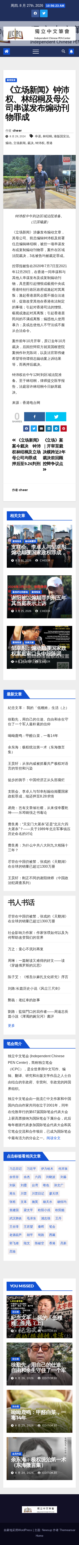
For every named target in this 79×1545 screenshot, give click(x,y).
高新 (63, 1243)
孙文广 (58, 1185)
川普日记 (38, 1193)
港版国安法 (61, 136)
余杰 (27, 1177)
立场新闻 (19, 143)
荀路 (41, 1235)
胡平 (30, 1235)
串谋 (38, 136)
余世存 (14, 1177)
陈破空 (39, 1243)
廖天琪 (53, 1193)
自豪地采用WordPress (18, 1530)
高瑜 (12, 1251)
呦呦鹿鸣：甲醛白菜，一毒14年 (33, 736)
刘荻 (12, 1185)
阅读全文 (54, 1138)
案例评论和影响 (20, 592)
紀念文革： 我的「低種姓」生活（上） (38, 708)
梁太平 (28, 1210)
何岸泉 (63, 1168)
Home (39, 1535)
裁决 (30, 143)
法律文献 (29, 642)
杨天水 (47, 1201)
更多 (11, 1025)
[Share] (34, 416)
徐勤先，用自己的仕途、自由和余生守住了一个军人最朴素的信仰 (38, 1370)
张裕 (12, 1201)
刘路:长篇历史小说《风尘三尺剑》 (35, 988)
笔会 (52, 1226)
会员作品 (16, 1454)
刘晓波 (50, 1177)
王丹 (58, 1218)
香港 (49, 143)
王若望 (28, 1226)
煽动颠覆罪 (30, 541)
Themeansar (67, 1530)
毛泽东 (31, 1218)
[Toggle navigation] (36, 51)
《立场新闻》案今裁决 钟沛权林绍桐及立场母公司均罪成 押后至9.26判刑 (26, 452)
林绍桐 (47, 136)
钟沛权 (40, 143)
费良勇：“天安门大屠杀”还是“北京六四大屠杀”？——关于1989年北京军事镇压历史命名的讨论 (39, 829)
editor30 (49, 1331)
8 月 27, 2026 (24, 1331)
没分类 (15, 1312)
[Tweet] (56, 416)
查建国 (14, 1210)
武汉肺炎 (15, 1218)
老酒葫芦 (15, 1235)
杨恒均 (61, 1201)
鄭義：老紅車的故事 (24, 1000)
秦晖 (41, 1226)
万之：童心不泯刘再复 (25, 949)
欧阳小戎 (44, 1210)
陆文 (27, 1243)
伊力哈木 (47, 1168)
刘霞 (24, 1185)
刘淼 (63, 1177)
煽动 (8, 143)
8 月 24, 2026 (24, 1472)
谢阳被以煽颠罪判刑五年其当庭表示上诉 (38, 600)
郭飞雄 (14, 1243)
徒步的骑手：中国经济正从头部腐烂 (36, 780)
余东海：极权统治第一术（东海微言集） (38, 1462)
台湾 (35, 1185)
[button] (63, 51)
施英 (35, 1201)
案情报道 (11, 80)
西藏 (52, 1235)
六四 (38, 1177)
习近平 (31, 1168)
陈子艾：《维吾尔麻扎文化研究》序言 (38, 977)
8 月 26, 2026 (24, 1378)
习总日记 (15, 1168)
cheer (17, 131)
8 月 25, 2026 (24, 1425)
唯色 (46, 1185)
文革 (24, 1201)
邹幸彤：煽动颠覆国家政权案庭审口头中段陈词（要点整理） (38, 653)
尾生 (12, 1193)
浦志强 (45, 1218)
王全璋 (14, 1226)
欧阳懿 (60, 1210)
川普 (24, 1193)
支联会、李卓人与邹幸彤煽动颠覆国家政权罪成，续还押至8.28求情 (38, 552)
